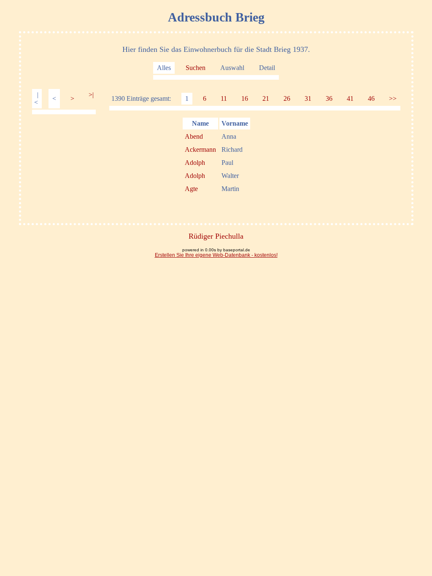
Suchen (195, 67)
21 (265, 98)
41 (350, 98)
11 (224, 98)
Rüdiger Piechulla (216, 236)
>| (91, 94)
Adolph (195, 162)
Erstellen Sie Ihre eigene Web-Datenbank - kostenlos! (216, 255)
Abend (194, 136)
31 (308, 98)
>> (393, 98)
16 (244, 98)
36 (329, 98)
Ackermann (200, 149)
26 (287, 98)
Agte (191, 188)
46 (371, 98)
